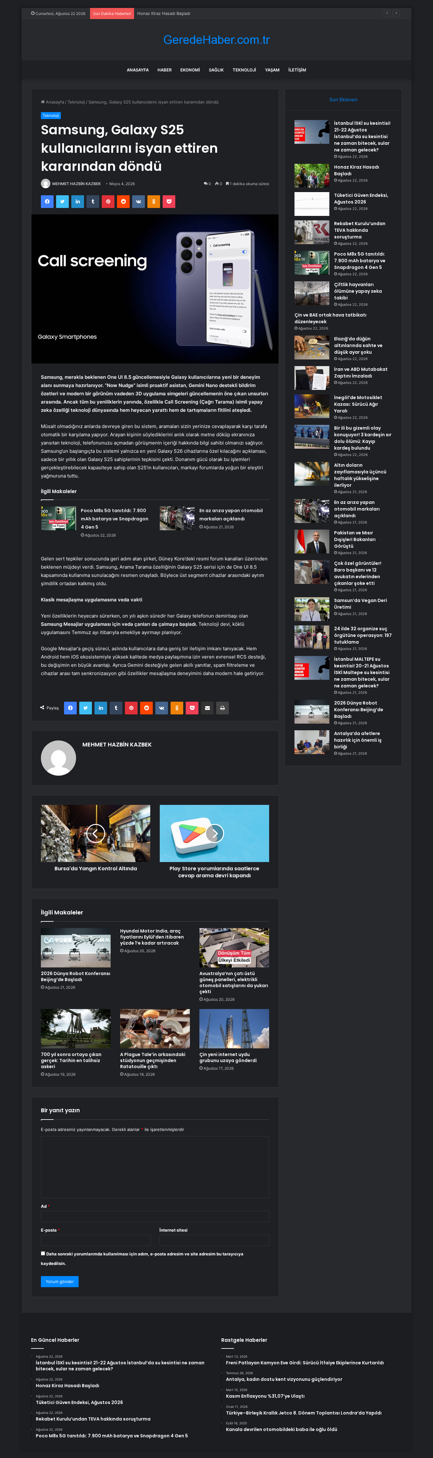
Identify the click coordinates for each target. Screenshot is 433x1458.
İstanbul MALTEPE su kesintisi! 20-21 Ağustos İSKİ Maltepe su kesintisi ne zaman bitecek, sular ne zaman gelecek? (362, 672)
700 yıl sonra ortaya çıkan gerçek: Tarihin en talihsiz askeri (71, 1060)
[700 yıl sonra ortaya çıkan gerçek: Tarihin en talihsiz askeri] (76, 1028)
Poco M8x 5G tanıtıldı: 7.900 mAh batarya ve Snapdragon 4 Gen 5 (114, 518)
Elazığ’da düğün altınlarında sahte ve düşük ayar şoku (358, 345)
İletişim (297, 69)
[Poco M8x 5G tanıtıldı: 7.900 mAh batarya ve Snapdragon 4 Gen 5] (58, 518)
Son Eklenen (343, 100)
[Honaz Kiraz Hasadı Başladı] (311, 176)
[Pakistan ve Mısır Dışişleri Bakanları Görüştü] (311, 541)
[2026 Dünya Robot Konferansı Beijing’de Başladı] (76, 947)
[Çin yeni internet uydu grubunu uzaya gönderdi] (234, 1028)
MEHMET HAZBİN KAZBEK (76, 183)
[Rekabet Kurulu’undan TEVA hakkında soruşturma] (311, 232)
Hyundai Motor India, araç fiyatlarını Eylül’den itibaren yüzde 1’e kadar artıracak (152, 937)
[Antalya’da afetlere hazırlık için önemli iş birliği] (311, 742)
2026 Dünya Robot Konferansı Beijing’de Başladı (75, 976)
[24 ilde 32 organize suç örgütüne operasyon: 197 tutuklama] (311, 637)
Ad (45, 1206)
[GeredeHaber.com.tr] (216, 40)
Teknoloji (244, 69)
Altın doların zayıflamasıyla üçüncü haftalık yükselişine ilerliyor (360, 475)
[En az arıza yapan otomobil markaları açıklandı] (177, 518)
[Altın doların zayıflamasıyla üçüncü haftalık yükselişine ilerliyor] (311, 474)
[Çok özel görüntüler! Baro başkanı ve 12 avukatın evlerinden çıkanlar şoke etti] (311, 572)
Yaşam (272, 69)
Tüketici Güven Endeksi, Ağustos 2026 (175, 13)
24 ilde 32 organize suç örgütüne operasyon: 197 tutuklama (363, 635)
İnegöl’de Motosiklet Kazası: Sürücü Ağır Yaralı (358, 404)
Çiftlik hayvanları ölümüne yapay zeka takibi (358, 291)
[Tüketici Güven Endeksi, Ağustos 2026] (311, 204)
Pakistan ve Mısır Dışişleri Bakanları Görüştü (355, 539)
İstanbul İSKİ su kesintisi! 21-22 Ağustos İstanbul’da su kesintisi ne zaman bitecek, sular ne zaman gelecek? (362, 136)
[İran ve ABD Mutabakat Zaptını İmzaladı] (311, 378)
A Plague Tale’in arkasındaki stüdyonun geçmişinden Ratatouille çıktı (152, 1060)
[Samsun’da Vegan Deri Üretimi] (311, 609)
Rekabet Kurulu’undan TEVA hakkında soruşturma (359, 230)
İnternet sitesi (173, 1230)
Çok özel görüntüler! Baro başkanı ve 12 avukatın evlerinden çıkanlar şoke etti (357, 573)
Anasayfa (138, 69)
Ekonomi (190, 69)
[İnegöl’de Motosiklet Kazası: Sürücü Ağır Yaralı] (311, 406)
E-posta (50, 1230)
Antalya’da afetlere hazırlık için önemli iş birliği (358, 740)
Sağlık (216, 69)
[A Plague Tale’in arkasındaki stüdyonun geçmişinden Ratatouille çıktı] (155, 1028)
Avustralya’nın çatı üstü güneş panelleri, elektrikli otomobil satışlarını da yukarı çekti (233, 982)
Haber (164, 69)
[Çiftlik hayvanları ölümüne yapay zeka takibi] (311, 293)
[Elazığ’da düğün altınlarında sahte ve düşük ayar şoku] (311, 347)
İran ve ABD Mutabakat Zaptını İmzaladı (361, 372)
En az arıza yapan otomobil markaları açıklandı (357, 509)
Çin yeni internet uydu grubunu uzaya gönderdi (228, 1057)
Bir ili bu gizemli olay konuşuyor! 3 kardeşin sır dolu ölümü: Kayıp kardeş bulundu (362, 438)
